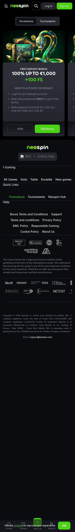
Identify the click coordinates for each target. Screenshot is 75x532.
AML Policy (20, 226)
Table (34, 180)
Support (56, 214)
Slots (24, 180)
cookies (18, 525)
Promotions (26, 21)
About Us (48, 232)
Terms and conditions (25, 220)
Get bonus (47, 129)
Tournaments (47, 21)
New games (63, 180)
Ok (64, 526)
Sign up (64, 6)
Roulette (46, 180)
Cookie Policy (29, 232)
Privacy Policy (51, 220)
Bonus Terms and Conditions (29, 214)
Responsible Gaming (45, 226)
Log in (48, 6)
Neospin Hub (57, 197)
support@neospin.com (41, 337)
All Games (10, 180)
